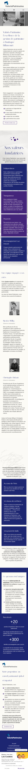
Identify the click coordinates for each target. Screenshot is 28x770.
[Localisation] (14, 10)
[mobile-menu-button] (23, 9)
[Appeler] (4, 10)
